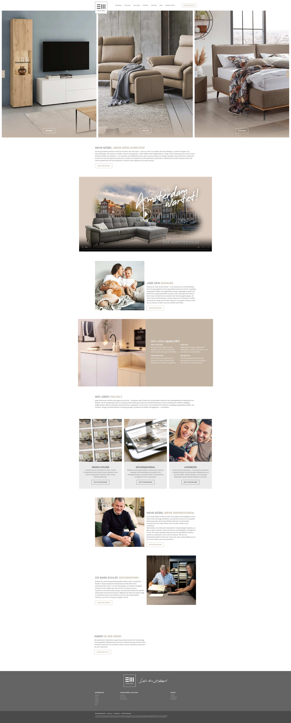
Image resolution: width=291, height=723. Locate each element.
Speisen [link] (97, 700)
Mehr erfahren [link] (103, 166)
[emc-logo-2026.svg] (101, 6)
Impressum (109, 713)
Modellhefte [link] (173, 699)
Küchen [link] (96, 702)
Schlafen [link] (97, 699)
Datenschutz (117, 713)
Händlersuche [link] (103, 652)
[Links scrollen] (3, 74)
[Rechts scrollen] (287, 74)
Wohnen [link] (97, 695)
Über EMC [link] (122, 695)
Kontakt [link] (172, 695)
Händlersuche (164, 716)
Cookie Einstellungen (126, 713)
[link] (118, 5)
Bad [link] (96, 704)
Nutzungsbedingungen (100, 713)
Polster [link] (96, 697)
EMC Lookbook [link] (123, 699)
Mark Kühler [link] (123, 697)
